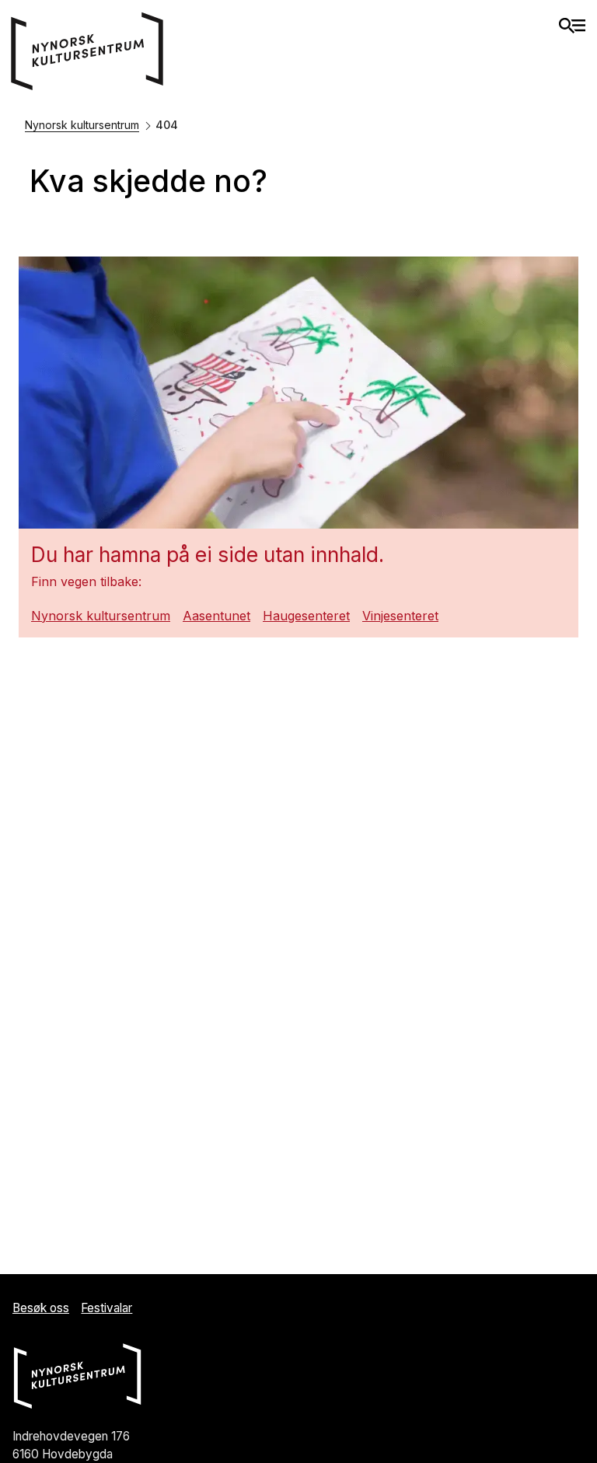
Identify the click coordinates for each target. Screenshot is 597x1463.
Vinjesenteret (400, 615)
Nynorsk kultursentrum (82, 124)
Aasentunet (216, 615)
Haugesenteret (306, 615)
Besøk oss (40, 1308)
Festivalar (106, 1308)
